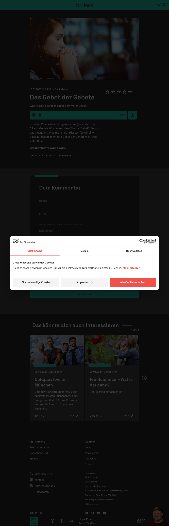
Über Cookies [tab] (134, 250)
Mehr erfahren (131, 267)
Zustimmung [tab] (35, 250)
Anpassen (82, 282)
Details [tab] (85, 250)
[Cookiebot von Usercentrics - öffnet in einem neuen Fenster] (141, 241)
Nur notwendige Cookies (36, 282)
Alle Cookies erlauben (132, 282)
